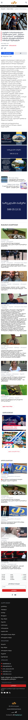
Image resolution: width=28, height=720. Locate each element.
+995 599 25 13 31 (7, 674)
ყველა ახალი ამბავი (7, 406)
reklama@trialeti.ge (7, 666)
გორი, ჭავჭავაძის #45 (8, 668)
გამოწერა (14, 590)
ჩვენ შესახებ (4, 656)
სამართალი (4, 540)
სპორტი (3, 374)
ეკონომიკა (11, 397)
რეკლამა (3, 241)
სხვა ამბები (4, 619)
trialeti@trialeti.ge (7, 663)
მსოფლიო (3, 615)
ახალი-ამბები (10, 8)
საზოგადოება (12, 45)
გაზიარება (8, 53)
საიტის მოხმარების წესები (14, 709)
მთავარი (3, 8)
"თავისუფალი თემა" (12, 564)
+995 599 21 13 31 (7, 671)
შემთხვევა (4, 308)
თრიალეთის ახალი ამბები (20, 262)
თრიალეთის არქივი (6, 637)
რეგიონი (3, 262)
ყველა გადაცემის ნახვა (14, 451)
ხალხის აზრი (4, 631)
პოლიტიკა (3, 284)
